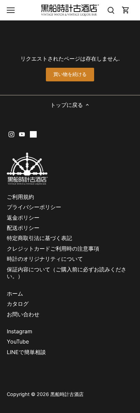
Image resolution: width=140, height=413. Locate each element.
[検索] (110, 10)
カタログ (18, 303)
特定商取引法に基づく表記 (39, 238)
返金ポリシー (23, 217)
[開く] (11, 10)
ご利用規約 (20, 196)
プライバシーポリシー (34, 207)
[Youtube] (22, 134)
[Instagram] (11, 134)
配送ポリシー (23, 227)
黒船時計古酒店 (67, 394)
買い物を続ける (70, 74)
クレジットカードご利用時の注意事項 (56, 248)
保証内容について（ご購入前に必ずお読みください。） (66, 273)
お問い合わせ (23, 314)
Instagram (19, 331)
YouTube (18, 341)
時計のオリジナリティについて (45, 258)
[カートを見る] (126, 10)
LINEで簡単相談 (26, 352)
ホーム (15, 293)
